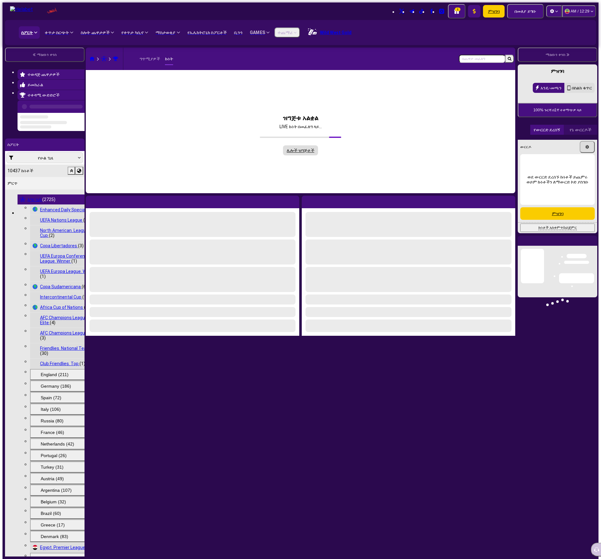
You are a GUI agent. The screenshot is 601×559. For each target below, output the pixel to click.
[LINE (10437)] (92, 59)
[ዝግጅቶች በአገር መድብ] (79, 171)
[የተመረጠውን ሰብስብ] (71, 171)
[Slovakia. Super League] (115, 59)
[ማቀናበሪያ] (554, 11)
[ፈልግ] (509, 59)
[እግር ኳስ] (104, 59)
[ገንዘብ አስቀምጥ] (474, 11)
